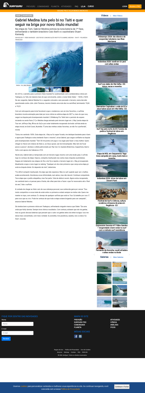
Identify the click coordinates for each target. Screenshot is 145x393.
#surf (18, 15)
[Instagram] (80, 336)
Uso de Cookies (85, 349)
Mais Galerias (118, 257)
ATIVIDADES (115, 320)
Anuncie (59, 352)
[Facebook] (76, 336)
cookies (24, 386)
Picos (112, 327)
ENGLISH (85, 352)
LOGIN (124, 6)
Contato (73, 352)
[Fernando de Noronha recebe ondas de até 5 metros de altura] (120, 302)
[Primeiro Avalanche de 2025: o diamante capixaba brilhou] (120, 278)
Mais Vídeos (117, 16)
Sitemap (66, 352)
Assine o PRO (135, 6)
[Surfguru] (12, 5)
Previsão (78, 320)
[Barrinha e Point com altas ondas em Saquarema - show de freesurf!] (104, 278)
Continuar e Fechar (122, 387)
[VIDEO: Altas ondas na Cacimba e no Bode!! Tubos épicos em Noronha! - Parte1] (120, 290)
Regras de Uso (58, 349)
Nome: (4, 320)
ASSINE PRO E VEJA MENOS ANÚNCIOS (72, 11)
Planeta (77, 327)
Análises (114, 325)
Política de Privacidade (70, 389)
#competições (27, 15)
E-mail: (4, 329)
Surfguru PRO (80, 322)
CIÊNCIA (113, 322)
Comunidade (79, 325)
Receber (6, 339)
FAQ (76, 6)
